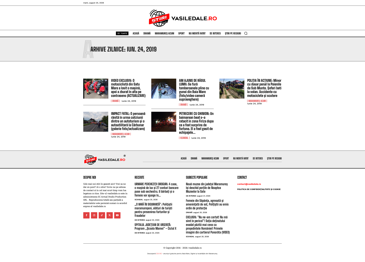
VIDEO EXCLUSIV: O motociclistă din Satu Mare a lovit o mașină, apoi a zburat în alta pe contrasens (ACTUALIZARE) (128, 88)
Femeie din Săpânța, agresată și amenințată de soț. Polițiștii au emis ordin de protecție (207, 204)
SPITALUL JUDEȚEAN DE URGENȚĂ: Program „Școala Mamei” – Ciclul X (155, 226)
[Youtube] (117, 215)
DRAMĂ (115, 101)
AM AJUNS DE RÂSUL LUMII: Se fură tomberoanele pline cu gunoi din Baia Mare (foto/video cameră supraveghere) (194, 89)
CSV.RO (159, 254)
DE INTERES (140, 220)
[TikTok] (102, 215)
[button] (245, 33)
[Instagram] (94, 215)
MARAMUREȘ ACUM (257, 101)
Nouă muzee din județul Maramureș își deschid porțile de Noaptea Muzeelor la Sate (207, 188)
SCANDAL (184, 138)
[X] (110, 215)
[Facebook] (86, 215)
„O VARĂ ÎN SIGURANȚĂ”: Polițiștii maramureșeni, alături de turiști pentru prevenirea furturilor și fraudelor (153, 209)
